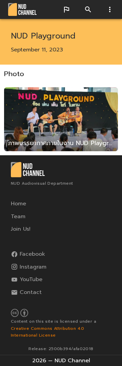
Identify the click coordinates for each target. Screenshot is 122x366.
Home (18, 204)
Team (18, 216)
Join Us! (20, 229)
